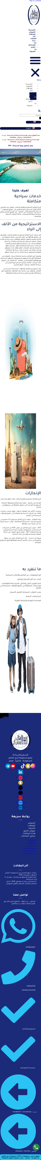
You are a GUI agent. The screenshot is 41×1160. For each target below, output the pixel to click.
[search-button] (40, 118)
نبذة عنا (32, 96)
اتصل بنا (32, 103)
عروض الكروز (29, 831)
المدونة (32, 52)
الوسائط (31, 45)
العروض (32, 32)
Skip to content (35, 1)
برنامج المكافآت (28, 836)
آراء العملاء (33, 92)
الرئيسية (31, 30)
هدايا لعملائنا (29, 834)
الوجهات (32, 34)
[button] (35, 68)
